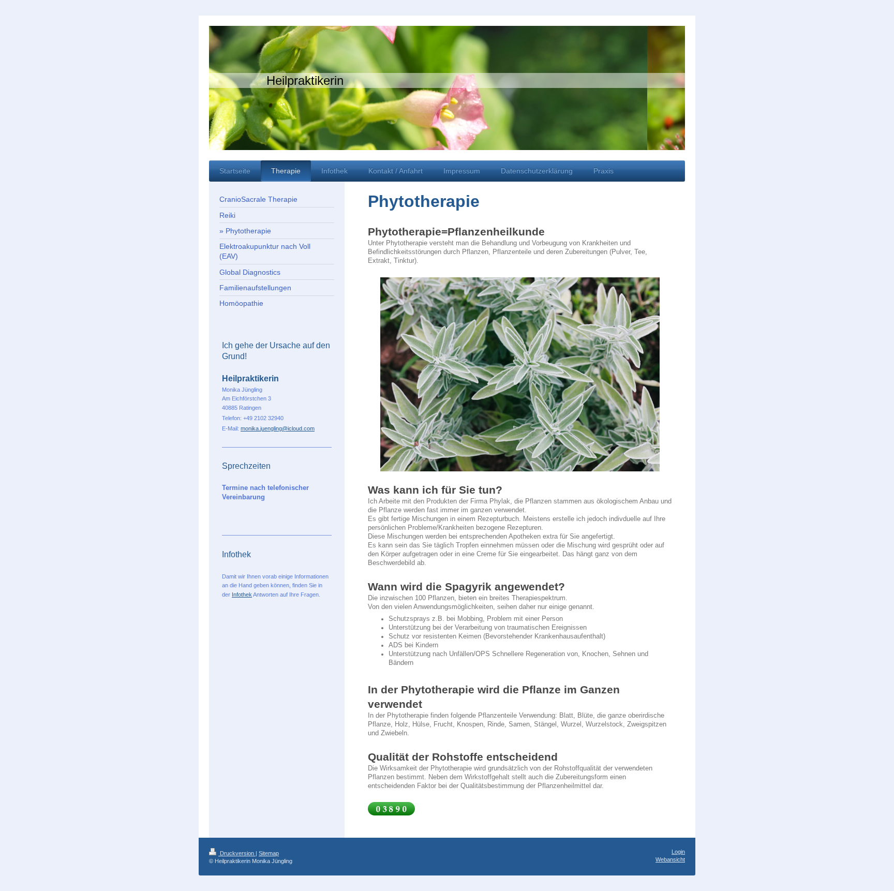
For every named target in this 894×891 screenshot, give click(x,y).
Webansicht (670, 859)
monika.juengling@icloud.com (278, 428)
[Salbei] (520, 374)
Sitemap (269, 853)
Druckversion (237, 853)
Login (678, 852)
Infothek (242, 594)
